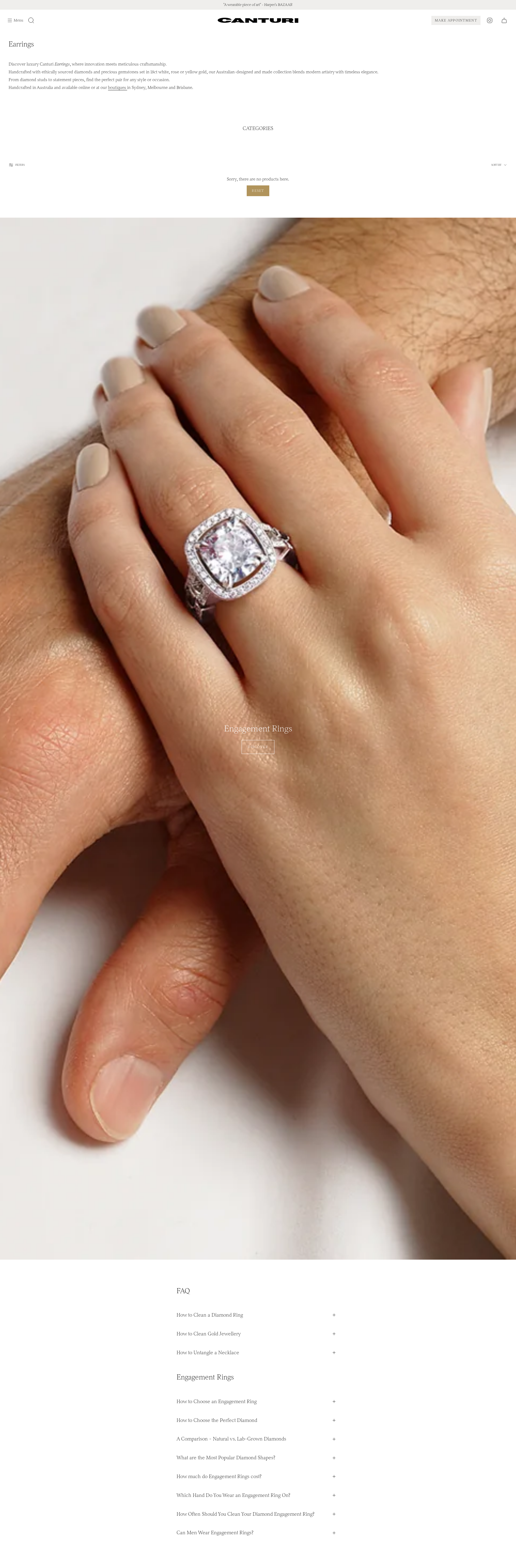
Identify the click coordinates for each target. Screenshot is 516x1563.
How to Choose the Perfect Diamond (217, 1420)
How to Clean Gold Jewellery (209, 1334)
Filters (20, 165)
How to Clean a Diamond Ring (210, 1315)
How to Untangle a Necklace (208, 1352)
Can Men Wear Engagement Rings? (215, 1532)
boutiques (117, 87)
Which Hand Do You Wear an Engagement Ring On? (233, 1495)
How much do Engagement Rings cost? (219, 1476)
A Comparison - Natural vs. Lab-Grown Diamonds (231, 1439)
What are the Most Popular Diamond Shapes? (226, 1457)
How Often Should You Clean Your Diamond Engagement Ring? (245, 1514)
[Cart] (504, 20)
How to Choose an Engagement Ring (217, 1401)
